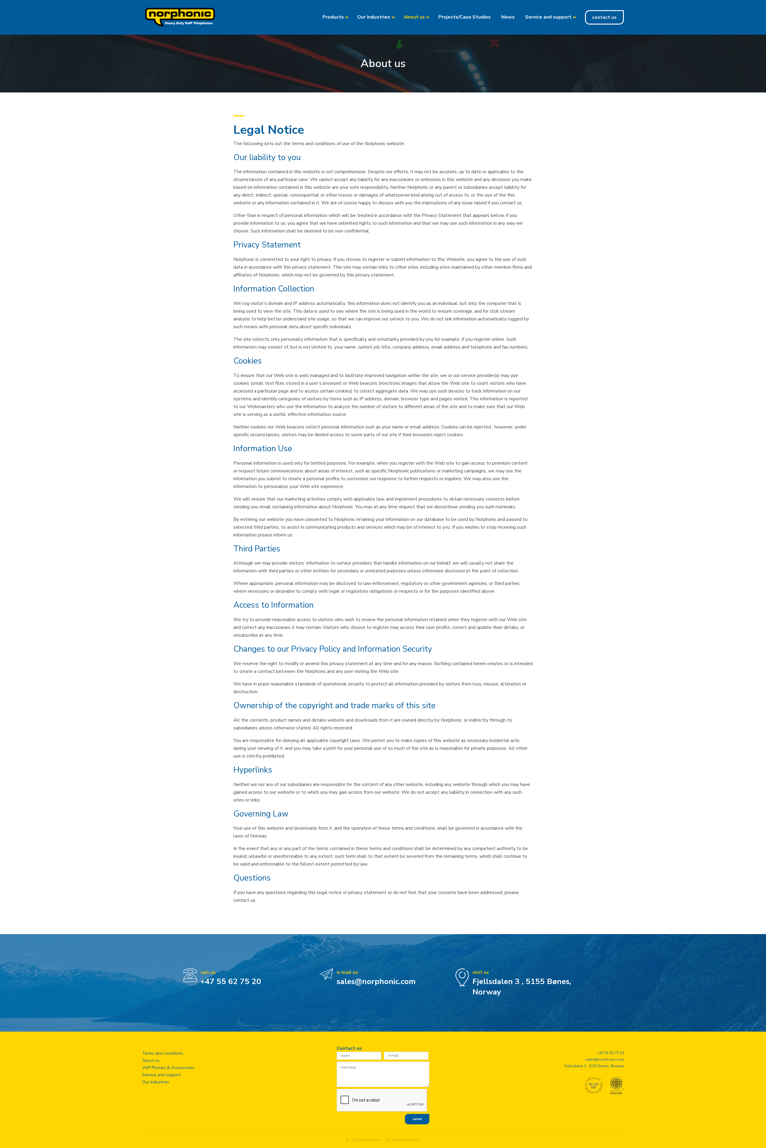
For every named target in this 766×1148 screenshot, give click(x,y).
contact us (604, 17)
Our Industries (373, 17)
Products (333, 17)
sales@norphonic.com (376, 981)
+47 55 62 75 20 (230, 981)
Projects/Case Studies (464, 17)
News (508, 17)
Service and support (548, 17)
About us (414, 17)
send (417, 1119)
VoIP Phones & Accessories (168, 1068)
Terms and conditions (162, 1053)
